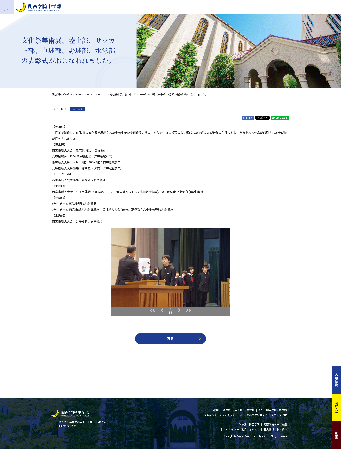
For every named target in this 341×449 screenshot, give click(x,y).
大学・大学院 (279, 415)
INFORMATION (81, 94)
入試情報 (336, 380)
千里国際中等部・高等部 (273, 410)
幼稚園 (215, 410)
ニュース (98, 94)
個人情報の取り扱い (275, 429)
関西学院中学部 (60, 94)
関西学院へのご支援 (275, 424)
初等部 (227, 410)
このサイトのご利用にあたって (241, 429)
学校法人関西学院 (249, 424)
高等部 (250, 410)
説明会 (336, 407)
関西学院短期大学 (257, 415)
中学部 (239, 410)
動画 (336, 435)
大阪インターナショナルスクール (223, 415)
